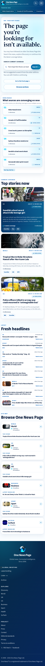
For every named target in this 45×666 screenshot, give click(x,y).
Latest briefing (6, 571)
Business (15, 485)
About (3, 625)
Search (35, 67)
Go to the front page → (22, 81)
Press (3, 629)
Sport (13, 503)
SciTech (11, 522)
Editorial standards (7, 636)
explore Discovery (22, 54)
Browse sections (22, 87)
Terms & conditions (8, 643)
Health (3, 611)
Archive (3, 580)
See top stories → (9, 170)
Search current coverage (14, 62)
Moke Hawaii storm (8, 11)
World (14, 426)
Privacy (3, 639)
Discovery (4, 590)
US (12, 466)
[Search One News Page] (35, 3)
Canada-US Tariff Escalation (25, 11)
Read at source (39, 339)
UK (12, 445)
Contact (3, 632)
